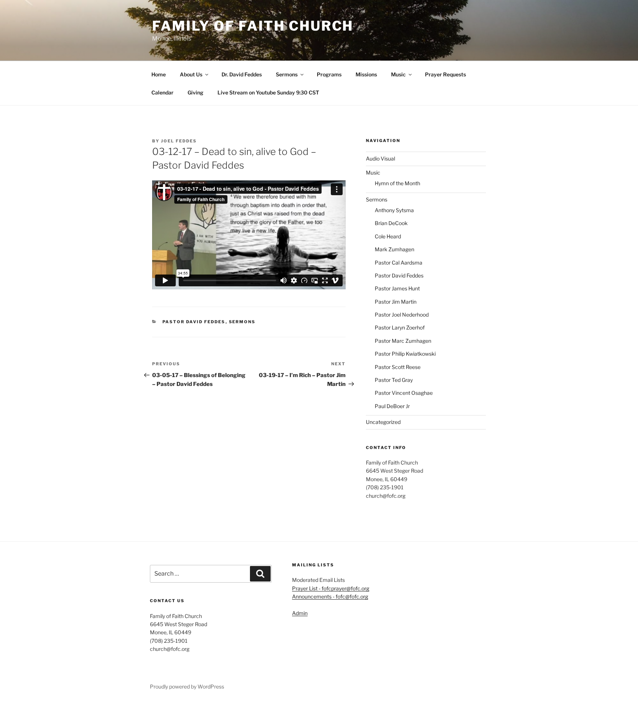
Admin (300, 613)
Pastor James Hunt (397, 288)
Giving (195, 92)
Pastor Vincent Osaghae (404, 393)
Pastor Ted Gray (394, 380)
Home (158, 74)
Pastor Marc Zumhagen (403, 341)
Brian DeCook (391, 223)
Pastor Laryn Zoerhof (400, 327)
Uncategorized (383, 422)
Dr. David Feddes (242, 74)
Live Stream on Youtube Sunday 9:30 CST (268, 92)
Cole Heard (388, 236)
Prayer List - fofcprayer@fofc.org (330, 588)
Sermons (287, 74)
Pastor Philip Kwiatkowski (405, 354)
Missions (366, 74)
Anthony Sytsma (394, 210)
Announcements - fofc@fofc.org (330, 596)
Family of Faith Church (252, 26)
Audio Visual (380, 158)
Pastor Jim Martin (395, 301)
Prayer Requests (445, 74)
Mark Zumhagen (394, 249)
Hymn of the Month (397, 183)
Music (398, 74)
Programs (329, 74)
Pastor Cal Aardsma (398, 262)
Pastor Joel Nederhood (402, 314)
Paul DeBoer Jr (392, 406)
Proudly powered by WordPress (187, 686)
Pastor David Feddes (194, 321)
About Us (191, 74)
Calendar (162, 92)
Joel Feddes (179, 141)
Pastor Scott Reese (398, 367)
